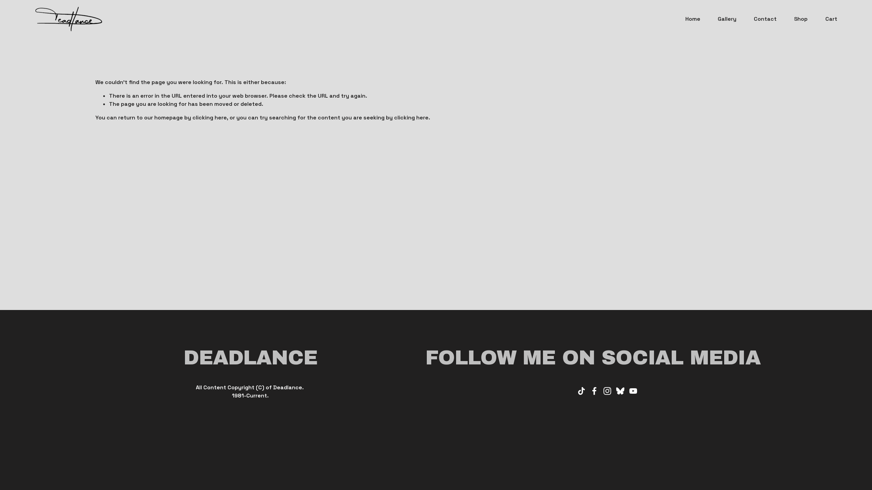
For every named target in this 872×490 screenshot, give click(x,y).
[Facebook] (594, 391)
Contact (765, 18)
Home (692, 18)
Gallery (727, 18)
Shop (801, 18)
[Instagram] (607, 391)
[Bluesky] (620, 391)
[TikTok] (581, 391)
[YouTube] (633, 391)
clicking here (209, 117)
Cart (831, 18)
